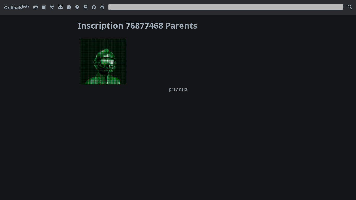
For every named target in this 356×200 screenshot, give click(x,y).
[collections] (52, 7)
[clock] (69, 7)
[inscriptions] (35, 7)
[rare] (77, 7)
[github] (94, 7)
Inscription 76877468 (120, 25)
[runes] (44, 7)
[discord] (102, 7)
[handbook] (85, 7)
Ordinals (16, 7)
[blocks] (60, 7)
